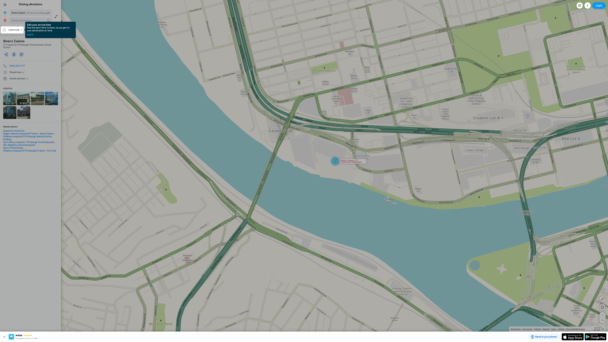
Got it (30, 35)
